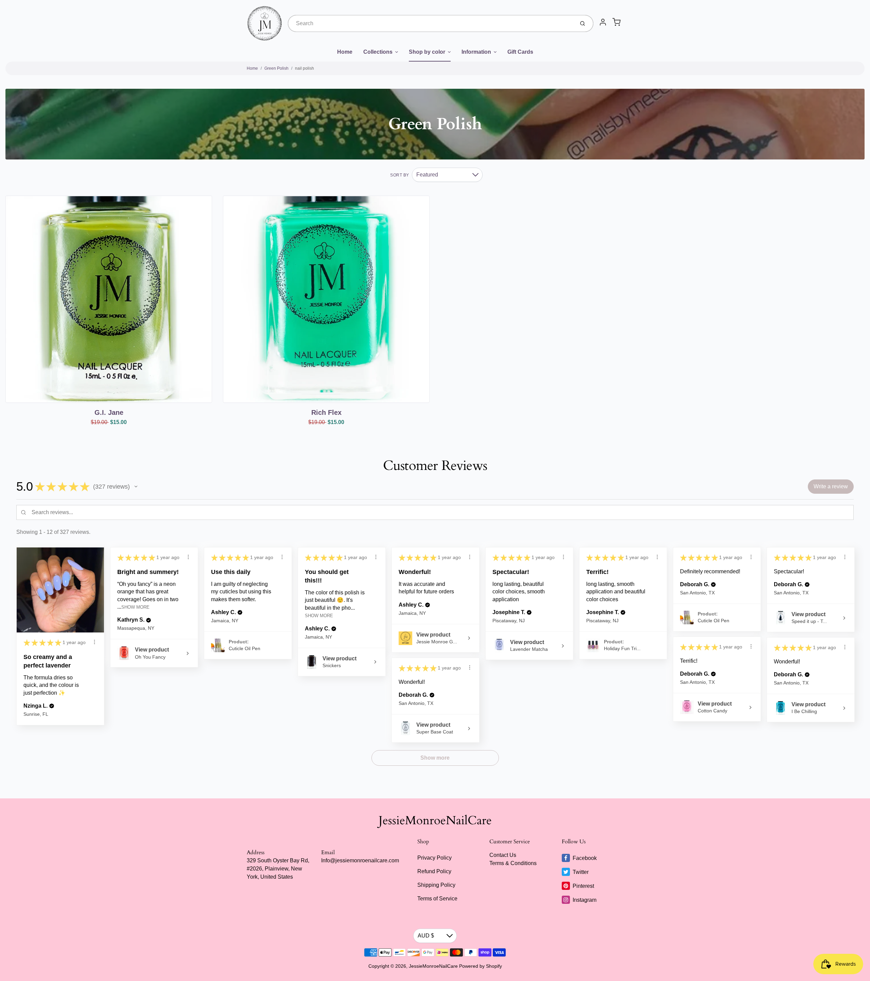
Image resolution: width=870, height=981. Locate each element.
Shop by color (427, 52)
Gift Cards (520, 52)
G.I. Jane (108, 412)
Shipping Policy (436, 885)
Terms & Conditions (513, 863)
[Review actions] (94, 642)
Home (344, 52)
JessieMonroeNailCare (435, 820)
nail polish (304, 68)
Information (476, 52)
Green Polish (276, 68)
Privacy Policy (434, 858)
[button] (136, 487)
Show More (135, 607)
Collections (378, 52)
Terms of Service (437, 898)
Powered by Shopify (480, 966)
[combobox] (430, 23)
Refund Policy (434, 871)
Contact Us (502, 855)
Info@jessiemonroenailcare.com (360, 860)
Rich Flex (326, 412)
